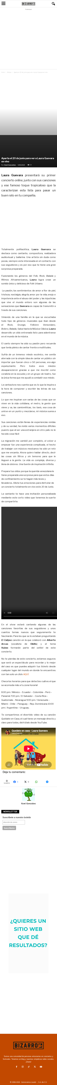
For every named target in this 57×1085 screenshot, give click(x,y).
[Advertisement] (28, 39)
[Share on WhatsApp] (39, 781)
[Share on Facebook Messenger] (50, 781)
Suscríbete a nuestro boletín (17, 817)
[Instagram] (23, 1067)
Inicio (3, 72)
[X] (35, 1067)
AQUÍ (26, 674)
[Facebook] (17, 1067)
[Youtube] (40, 1067)
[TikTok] (29, 1067)
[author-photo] (28, 794)
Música (9, 72)
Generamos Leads (28, 1082)
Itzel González (10, 165)
